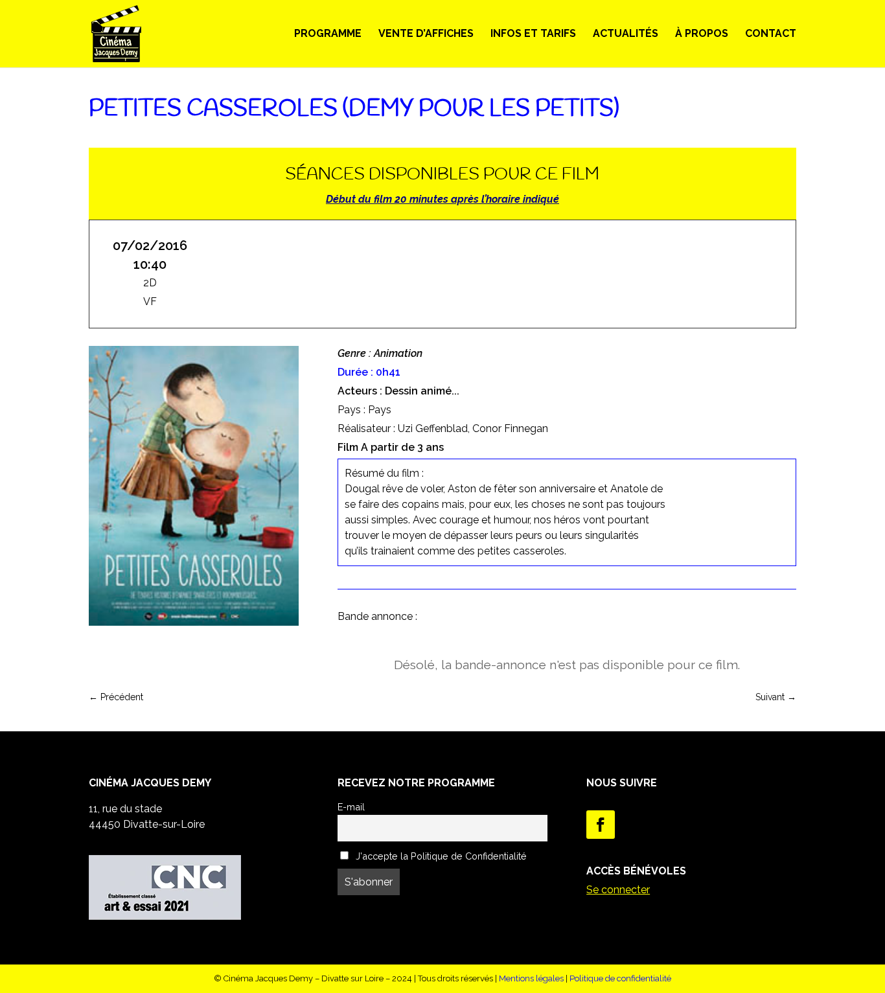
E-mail (351, 806)
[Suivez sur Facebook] (600, 824)
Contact (770, 34)
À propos (701, 34)
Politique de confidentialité (620, 978)
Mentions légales (531, 978)
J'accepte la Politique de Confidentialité (440, 856)
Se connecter (618, 890)
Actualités (625, 34)
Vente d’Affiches (426, 34)
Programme (328, 34)
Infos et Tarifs (533, 34)
